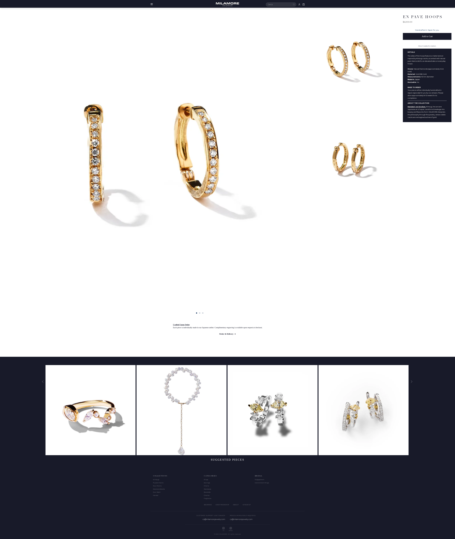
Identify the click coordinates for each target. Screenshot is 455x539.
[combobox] (281, 4)
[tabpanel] (150, 159)
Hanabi (155, 495)
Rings (206, 479)
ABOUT (236, 505)
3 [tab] (202, 313)
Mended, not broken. (417, 107)
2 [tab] (199, 313)
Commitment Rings (262, 483)
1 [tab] (196, 313)
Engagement (259, 479)
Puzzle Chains (158, 483)
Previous (44, 381)
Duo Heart (157, 492)
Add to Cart (427, 36)
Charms (206, 495)
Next (411, 381)
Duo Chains (157, 486)
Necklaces (207, 489)
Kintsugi (156, 479)
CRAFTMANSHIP (222, 505)
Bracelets (207, 492)
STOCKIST (247, 505)
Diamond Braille (159, 489)
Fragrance (207, 498)
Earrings (207, 483)
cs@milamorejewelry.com (213, 519)
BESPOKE (208, 505)
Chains (206, 486)
